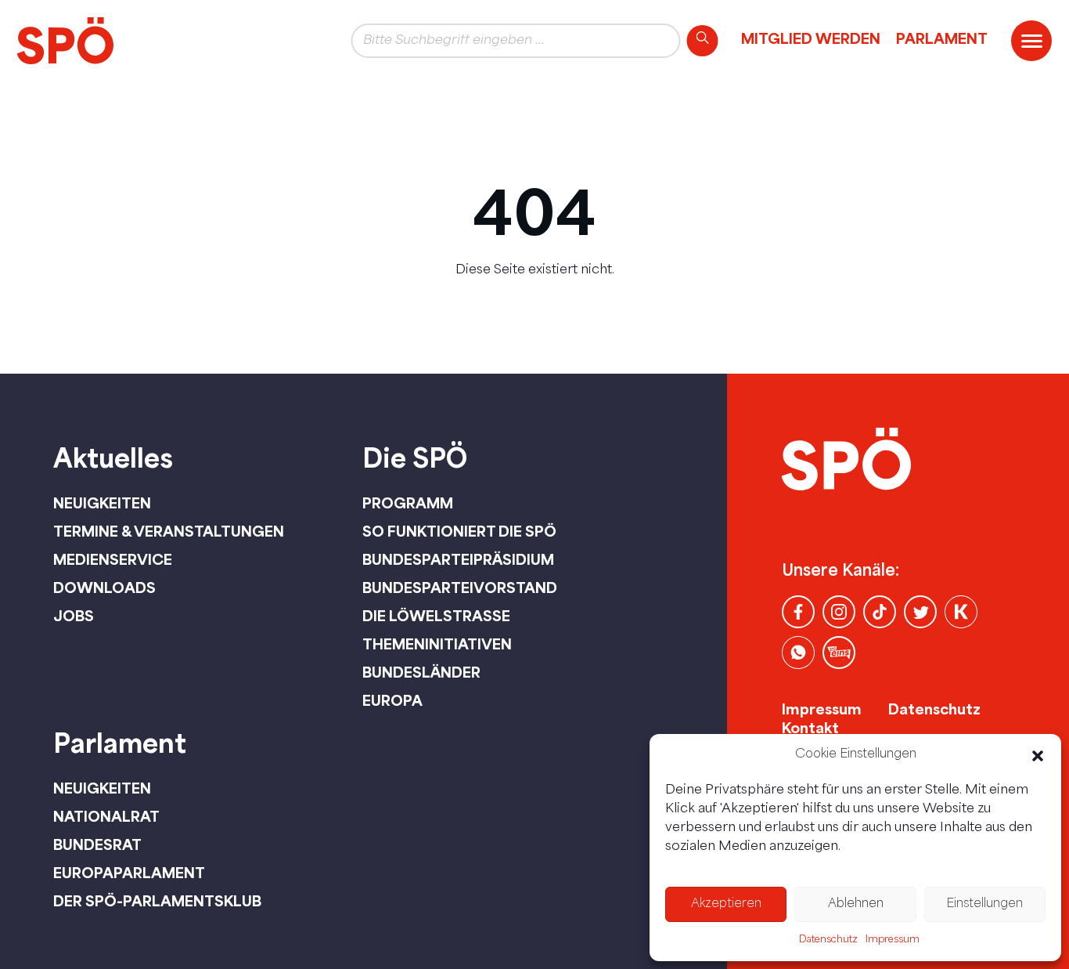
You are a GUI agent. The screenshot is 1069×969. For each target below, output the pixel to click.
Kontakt (810, 727)
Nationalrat (106, 816)
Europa (392, 700)
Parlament (942, 38)
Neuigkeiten (102, 503)
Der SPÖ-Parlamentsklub (157, 900)
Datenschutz (828, 940)
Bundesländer (421, 672)
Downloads (104, 587)
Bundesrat (97, 844)
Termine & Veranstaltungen (168, 531)
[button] (1038, 756)
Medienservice (112, 559)
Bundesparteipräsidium (458, 559)
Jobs (73, 615)
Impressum (893, 940)
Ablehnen (856, 904)
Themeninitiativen (437, 644)
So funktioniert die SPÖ (459, 531)
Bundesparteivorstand (459, 587)
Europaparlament (129, 872)
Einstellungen (984, 904)
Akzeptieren (726, 904)
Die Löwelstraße (436, 615)
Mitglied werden (810, 38)
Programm (407, 503)
